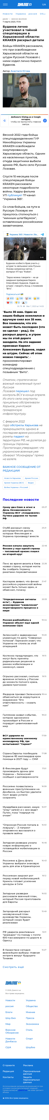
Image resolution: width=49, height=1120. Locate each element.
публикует (15, 195)
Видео (31, 483)
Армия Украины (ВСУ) (14, 483)
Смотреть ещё (13, 967)
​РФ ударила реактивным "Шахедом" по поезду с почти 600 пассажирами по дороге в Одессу (22, 936)
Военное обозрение (19, 19)
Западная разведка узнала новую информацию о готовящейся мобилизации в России (21, 847)
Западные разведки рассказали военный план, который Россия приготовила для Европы (22, 897)
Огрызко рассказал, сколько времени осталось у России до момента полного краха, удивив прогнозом (21, 680)
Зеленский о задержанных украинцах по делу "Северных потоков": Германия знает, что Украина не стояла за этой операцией (22, 641)
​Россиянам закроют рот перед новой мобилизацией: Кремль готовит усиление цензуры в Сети (21, 879)
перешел (23, 391)
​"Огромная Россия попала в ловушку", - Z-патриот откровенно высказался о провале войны (21, 829)
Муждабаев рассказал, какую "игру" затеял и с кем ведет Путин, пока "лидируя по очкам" (21, 811)
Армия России (31, 478)
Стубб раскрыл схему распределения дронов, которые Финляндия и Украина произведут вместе (21, 532)
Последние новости (21, 500)
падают (19, 436)
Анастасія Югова (20, 71)
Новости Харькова (12, 478)
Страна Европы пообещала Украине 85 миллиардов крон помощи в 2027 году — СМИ (22, 756)
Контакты (8, 1077)
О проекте (9, 1065)
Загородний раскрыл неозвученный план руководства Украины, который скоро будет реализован (17, 917)
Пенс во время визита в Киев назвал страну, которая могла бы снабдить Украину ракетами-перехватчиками (21, 567)
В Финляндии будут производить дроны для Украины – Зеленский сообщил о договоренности (20, 772)
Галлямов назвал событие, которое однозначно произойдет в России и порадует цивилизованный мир (20, 721)
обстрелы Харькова (24, 425)
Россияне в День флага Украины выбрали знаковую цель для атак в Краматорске (21, 863)
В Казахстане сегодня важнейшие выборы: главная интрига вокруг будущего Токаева (21, 954)
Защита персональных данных (31, 1080)
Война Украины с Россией (16, 487)
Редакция (8, 1071)
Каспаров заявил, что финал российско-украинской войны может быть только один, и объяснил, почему (22, 585)
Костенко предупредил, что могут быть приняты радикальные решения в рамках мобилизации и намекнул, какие (20, 661)
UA (44, 4)
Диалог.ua (22, 1090)
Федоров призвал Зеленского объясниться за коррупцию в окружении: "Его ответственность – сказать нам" (22, 700)
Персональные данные (31, 1072)
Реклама (28, 1065)
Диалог (5, 19)
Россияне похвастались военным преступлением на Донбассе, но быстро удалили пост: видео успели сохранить (22, 792)
